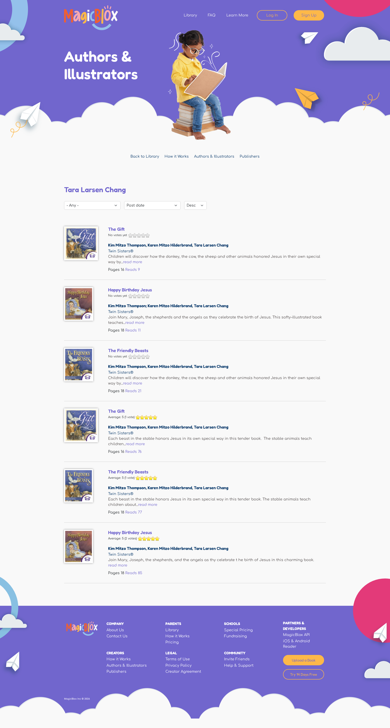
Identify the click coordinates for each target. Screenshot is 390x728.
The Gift (116, 229)
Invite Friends (237, 659)
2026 (87, 699)
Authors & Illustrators (214, 156)
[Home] (91, 17)
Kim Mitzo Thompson (127, 244)
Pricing (172, 642)
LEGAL (171, 653)
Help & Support (238, 665)
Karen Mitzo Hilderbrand (170, 244)
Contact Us (117, 636)
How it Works (177, 156)
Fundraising (235, 636)
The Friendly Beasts (128, 350)
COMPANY (115, 623)
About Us (115, 630)
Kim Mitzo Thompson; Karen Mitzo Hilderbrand (150, 305)
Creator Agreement (183, 672)
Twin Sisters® (120, 251)
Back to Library (144, 156)
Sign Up (308, 15)
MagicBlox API (296, 635)
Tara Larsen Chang (211, 244)
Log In (272, 15)
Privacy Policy (178, 665)
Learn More (237, 15)
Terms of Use (177, 659)
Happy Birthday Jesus (130, 290)
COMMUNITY (234, 653)
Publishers (250, 156)
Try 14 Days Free (303, 674)
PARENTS (173, 623)
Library (190, 15)
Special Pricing (238, 630)
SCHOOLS (232, 623)
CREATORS (115, 653)
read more (132, 262)
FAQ (212, 15)
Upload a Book (304, 660)
